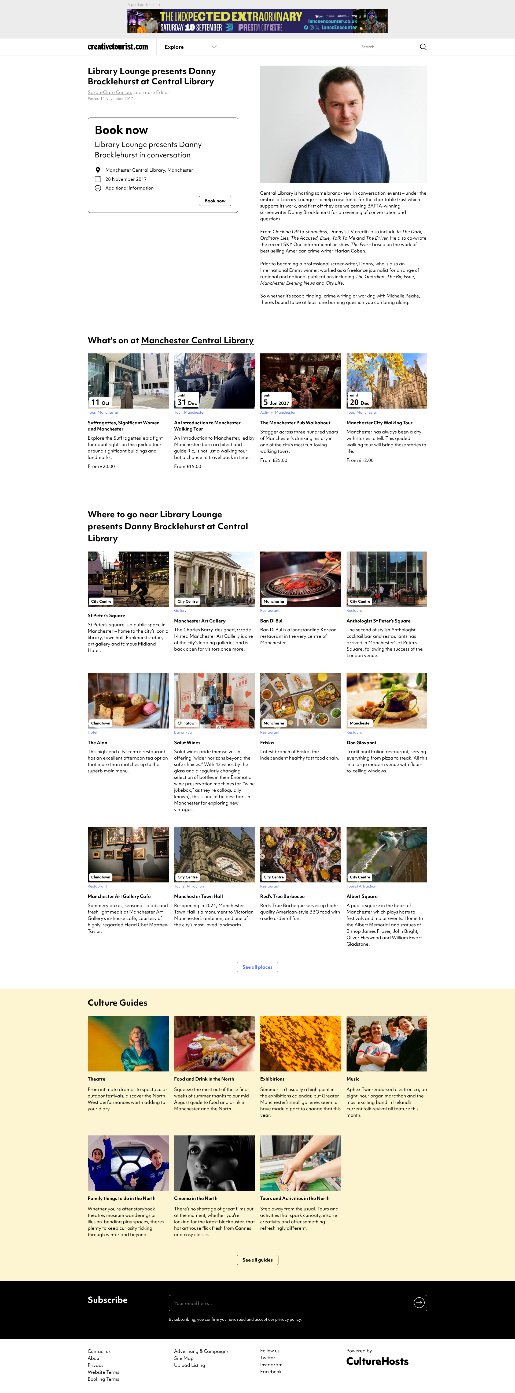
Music (353, 1079)
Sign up (419, 1302)
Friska (267, 742)
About (94, 1358)
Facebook (271, 1371)
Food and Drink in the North (204, 1079)
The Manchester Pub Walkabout (295, 423)
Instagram (271, 1364)
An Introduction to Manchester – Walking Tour (209, 426)
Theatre (96, 1079)
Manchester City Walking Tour (380, 423)
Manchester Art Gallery (200, 621)
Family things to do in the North (122, 1198)
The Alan (97, 742)
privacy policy (288, 1319)
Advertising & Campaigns (201, 1351)
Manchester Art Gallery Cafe (119, 896)
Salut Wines (187, 742)
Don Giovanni (361, 742)
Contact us (99, 1351)
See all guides (257, 1260)
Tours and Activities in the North (295, 1198)
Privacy (96, 1365)
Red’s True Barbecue (282, 896)
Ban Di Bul (271, 621)
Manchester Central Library (135, 170)
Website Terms (103, 1372)
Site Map (184, 1358)
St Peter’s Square (106, 615)
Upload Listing (189, 1365)
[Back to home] (118, 48)
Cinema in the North (196, 1198)
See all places (257, 967)
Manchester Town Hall (198, 896)
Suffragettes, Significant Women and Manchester (124, 426)
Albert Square (362, 896)
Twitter (267, 1358)
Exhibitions (272, 1079)
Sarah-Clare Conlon (109, 92)
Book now (215, 201)
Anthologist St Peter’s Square (379, 621)
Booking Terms (103, 1378)
